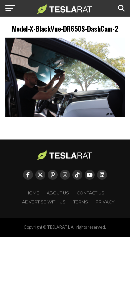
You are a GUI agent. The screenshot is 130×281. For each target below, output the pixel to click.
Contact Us (90, 192)
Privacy (105, 201)
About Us (58, 192)
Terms (80, 201)
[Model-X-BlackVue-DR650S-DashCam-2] (64, 115)
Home (32, 192)
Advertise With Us (44, 201)
